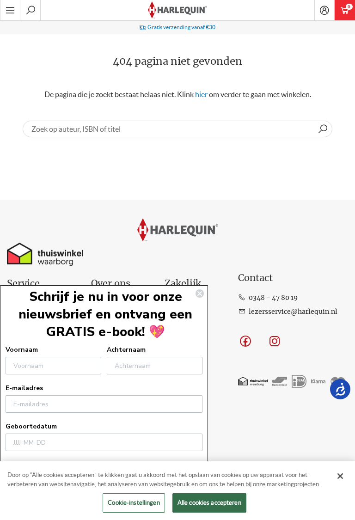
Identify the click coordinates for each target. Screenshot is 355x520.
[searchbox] (177, 129)
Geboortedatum (31, 426)
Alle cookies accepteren (209, 502)
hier (201, 94)
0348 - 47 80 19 (273, 298)
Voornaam (22, 349)
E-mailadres (24, 388)
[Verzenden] (322, 129)
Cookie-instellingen (133, 502)
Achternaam (126, 349)
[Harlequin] (177, 10)
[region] (177, 490)
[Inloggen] (324, 10)
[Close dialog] (199, 293)
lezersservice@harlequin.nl (293, 312)
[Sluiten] (340, 476)
